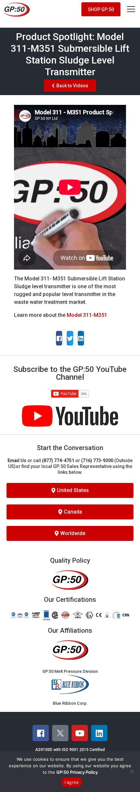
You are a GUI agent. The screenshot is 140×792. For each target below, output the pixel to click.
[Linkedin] (99, 733)
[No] (132, 771)
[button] (59, 338)
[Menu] (131, 9)
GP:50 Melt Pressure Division (70, 671)
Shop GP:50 (101, 9)
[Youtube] (80, 733)
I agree (71, 782)
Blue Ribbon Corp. (70, 703)
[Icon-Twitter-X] (60, 733)
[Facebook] (41, 733)
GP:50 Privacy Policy (77, 772)
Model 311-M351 (87, 315)
